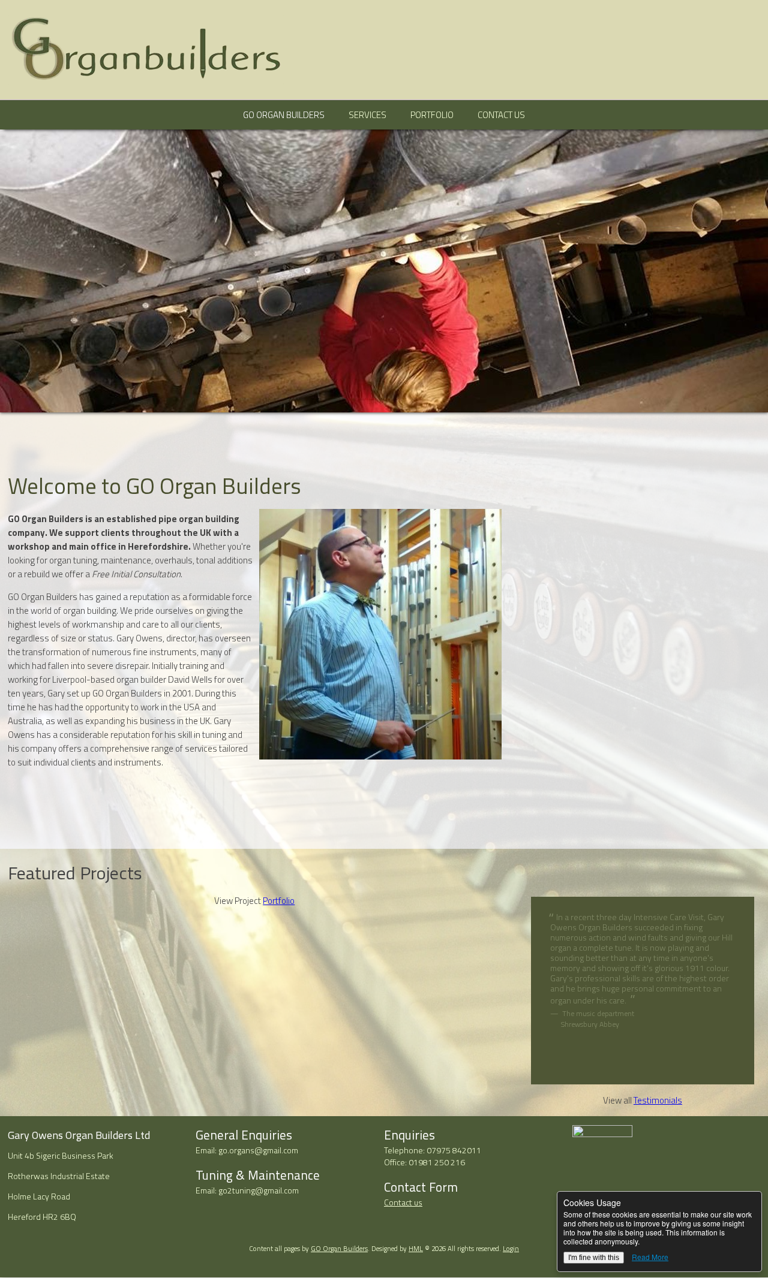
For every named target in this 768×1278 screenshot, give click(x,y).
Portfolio (432, 115)
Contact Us (501, 115)
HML (416, 1248)
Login (511, 1248)
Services (367, 115)
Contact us (403, 1202)
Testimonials (658, 1100)
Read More (650, 1257)
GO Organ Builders (284, 115)
